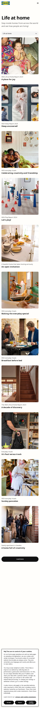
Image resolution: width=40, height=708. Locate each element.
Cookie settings (31, 702)
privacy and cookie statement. (25, 697)
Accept (9, 702)
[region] (20, 678)
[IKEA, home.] (5, 3)
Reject (20, 702)
